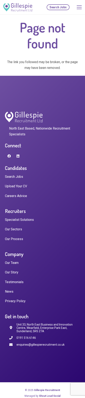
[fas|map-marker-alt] (13, 327)
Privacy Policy (15, 301)
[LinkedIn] (18, 156)
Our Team (12, 263)
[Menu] (79, 7)
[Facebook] (9, 156)
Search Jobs (14, 177)
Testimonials (14, 282)
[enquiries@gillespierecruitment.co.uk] (13, 344)
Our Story (11, 272)
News (9, 291)
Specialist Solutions (19, 220)
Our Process (14, 239)
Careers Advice (16, 196)
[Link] (17, 7)
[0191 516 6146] (13, 338)
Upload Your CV (16, 186)
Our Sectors (13, 229)
